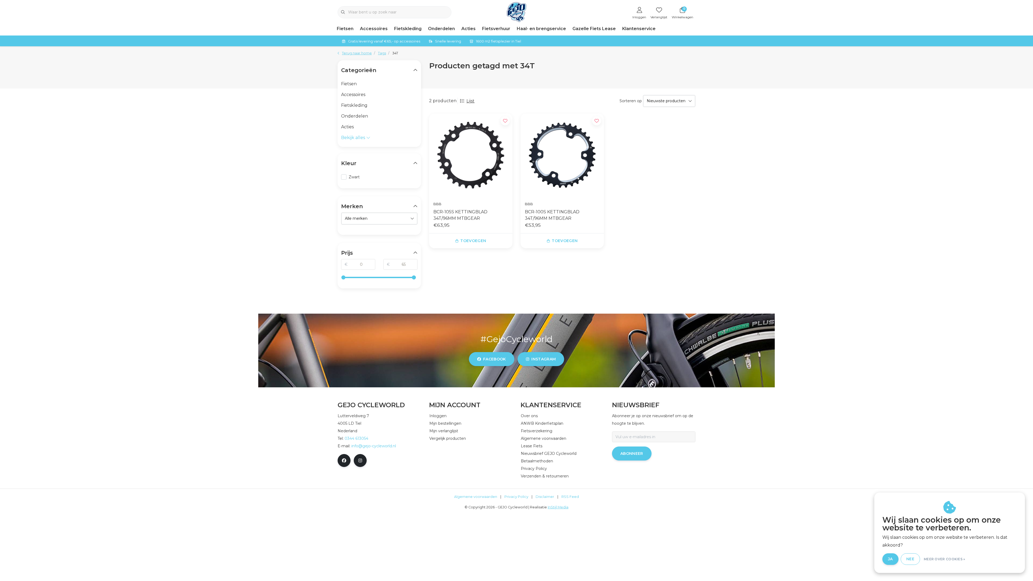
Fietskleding (408, 28)
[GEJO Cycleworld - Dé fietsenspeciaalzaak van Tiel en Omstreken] (516, 11)
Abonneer (631, 453)
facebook (494, 359)
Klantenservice (639, 28)
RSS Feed (570, 497)
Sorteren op (631, 100)
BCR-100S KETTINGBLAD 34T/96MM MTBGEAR (552, 215)
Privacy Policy (516, 497)
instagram (543, 359)
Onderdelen (441, 28)
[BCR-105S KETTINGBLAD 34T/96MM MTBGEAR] (470, 155)
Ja (890, 559)
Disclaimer (545, 497)
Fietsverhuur (496, 28)
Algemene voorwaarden (475, 497)
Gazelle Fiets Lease (594, 28)
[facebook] (344, 460)
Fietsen (345, 28)
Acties (468, 28)
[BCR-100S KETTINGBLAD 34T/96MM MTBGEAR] (562, 155)
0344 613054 (356, 438)
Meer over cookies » (944, 559)
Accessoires (374, 28)
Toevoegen (473, 240)
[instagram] (360, 460)
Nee (910, 559)
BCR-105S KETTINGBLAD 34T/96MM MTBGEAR (460, 215)
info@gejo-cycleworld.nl (373, 446)
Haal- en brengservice (541, 28)
